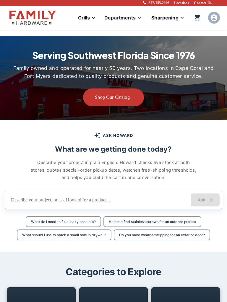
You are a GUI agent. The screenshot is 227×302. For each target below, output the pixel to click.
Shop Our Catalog (112, 97)
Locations (181, 3)
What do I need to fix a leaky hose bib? (63, 221)
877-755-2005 (159, 3)
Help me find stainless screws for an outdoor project (152, 221)
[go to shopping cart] (197, 18)
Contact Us (203, 3)
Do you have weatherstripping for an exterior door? (162, 235)
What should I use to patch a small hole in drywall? (64, 235)
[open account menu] (214, 18)
